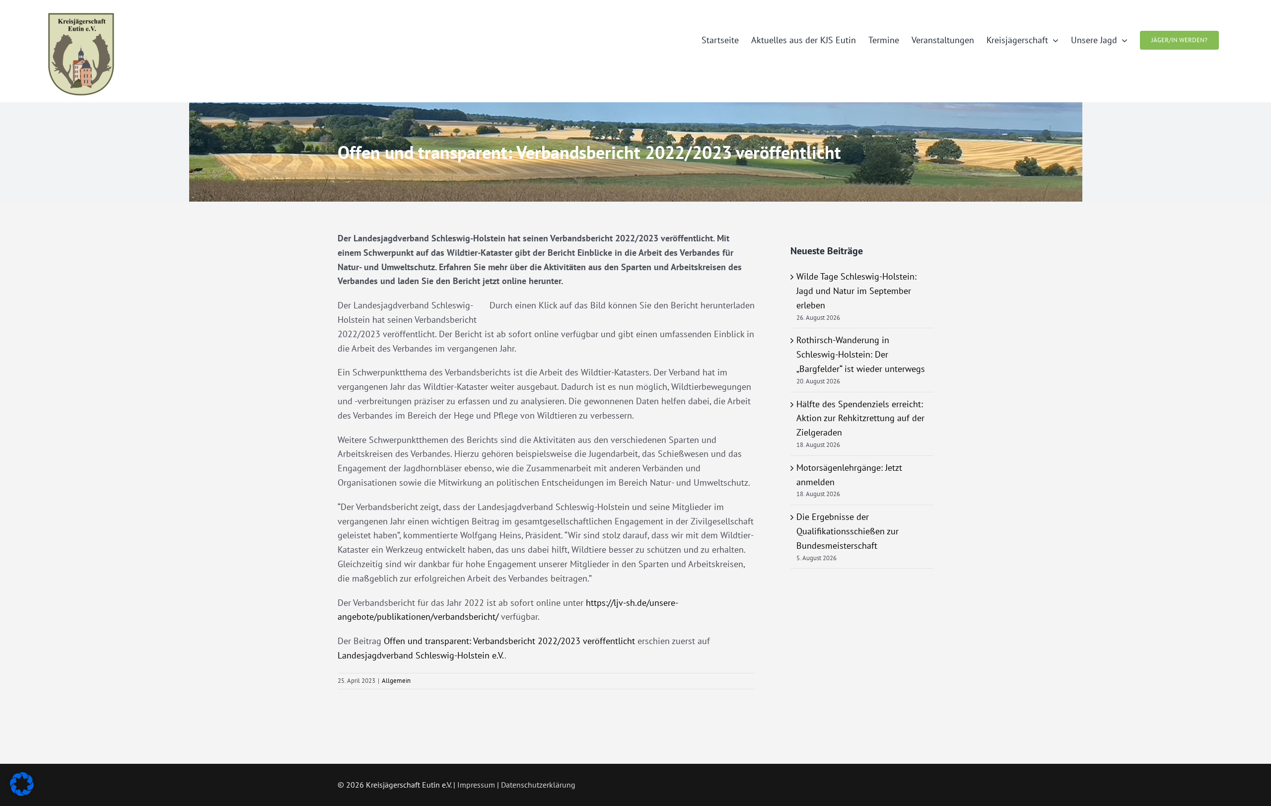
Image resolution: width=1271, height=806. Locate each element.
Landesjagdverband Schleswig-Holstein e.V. (421, 655)
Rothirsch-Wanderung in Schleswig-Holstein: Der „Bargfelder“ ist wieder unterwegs (860, 354)
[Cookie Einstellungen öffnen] (22, 793)
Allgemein (396, 680)
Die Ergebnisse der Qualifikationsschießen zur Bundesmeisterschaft (847, 531)
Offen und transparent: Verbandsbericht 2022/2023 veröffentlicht (509, 641)
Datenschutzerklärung (538, 785)
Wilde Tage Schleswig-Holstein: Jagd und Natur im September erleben (856, 291)
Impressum (476, 785)
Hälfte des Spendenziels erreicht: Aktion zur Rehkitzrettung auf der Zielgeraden (860, 418)
